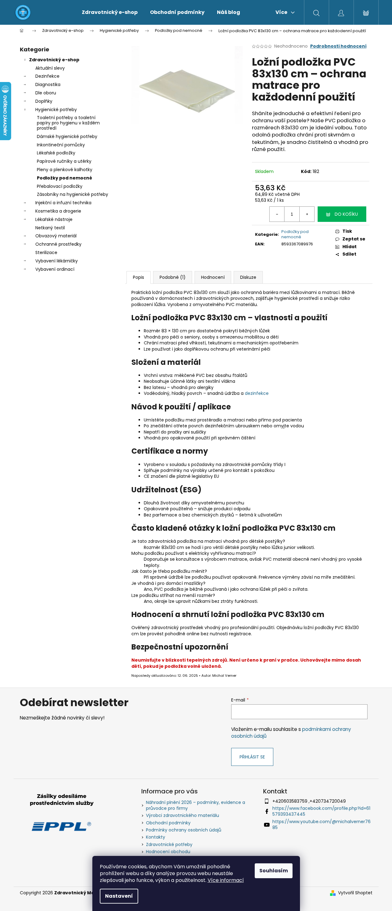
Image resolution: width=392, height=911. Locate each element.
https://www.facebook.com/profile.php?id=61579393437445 (321, 811)
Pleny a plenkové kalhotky (64, 169)
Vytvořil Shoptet (355, 893)
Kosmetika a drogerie (58, 211)
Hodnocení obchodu (168, 851)
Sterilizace (46, 252)
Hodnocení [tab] (213, 277)
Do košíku (346, 214)
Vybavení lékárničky (56, 261)
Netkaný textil (50, 228)
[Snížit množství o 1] (277, 214)
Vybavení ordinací (54, 269)
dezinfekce (257, 393)
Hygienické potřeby (56, 109)
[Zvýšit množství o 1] (306, 214)
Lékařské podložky (56, 153)
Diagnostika (47, 84)
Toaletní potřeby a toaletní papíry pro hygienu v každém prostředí (68, 122)
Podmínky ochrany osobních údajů (183, 830)
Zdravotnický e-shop (54, 60)
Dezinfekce (47, 76)
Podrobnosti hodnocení (338, 46)
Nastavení (119, 896)
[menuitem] (110, 12)
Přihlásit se (252, 757)
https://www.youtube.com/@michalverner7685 (321, 824)
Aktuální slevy (50, 68)
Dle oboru (45, 93)
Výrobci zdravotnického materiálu (182, 815)
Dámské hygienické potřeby (67, 136)
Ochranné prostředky (58, 244)
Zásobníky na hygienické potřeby (72, 194)
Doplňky (43, 101)
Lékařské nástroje (54, 219)
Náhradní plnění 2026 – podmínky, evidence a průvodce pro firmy (195, 805)
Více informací (226, 880)
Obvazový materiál (56, 236)
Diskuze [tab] (248, 277)
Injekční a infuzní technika (63, 203)
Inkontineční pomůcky (61, 145)
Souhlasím (273, 870)
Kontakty (155, 837)
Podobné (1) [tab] (173, 277)
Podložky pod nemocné (64, 178)
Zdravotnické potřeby (169, 844)
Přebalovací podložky (59, 186)
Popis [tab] (138, 277)
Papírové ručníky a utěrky (64, 161)
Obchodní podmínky (168, 823)
